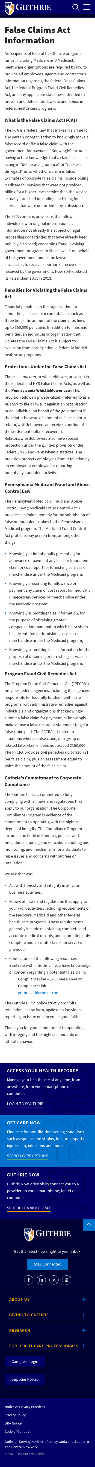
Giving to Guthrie (29, 1314)
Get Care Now (24, 1123)
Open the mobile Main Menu (86, 7)
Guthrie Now (23, 1175)
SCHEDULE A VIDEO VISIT (28, 1207)
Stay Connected (47, 1264)
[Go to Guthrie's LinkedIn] (41, 1279)
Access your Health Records (43, 1070)
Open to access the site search (75, 7)
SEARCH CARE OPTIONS (27, 1155)
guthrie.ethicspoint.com (38, 992)
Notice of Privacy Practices (25, 1406)
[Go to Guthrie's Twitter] (54, 1279)
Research (19, 1330)
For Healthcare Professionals (43, 1345)
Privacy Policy (15, 1415)
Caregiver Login (25, 1361)
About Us (19, 1299)
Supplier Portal (25, 1379)
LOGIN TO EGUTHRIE (25, 1103)
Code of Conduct (17, 1431)
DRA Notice (13, 1423)
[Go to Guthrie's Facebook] (28, 1279)
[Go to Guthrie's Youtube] (66, 1279)
